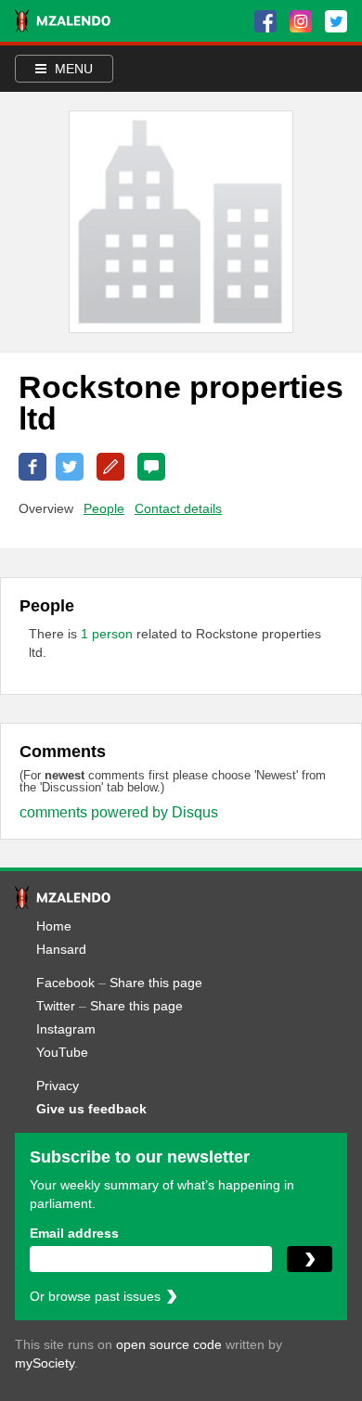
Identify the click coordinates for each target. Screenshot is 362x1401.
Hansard (61, 949)
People (104, 508)
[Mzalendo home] (62, 20)
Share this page (156, 982)
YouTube (62, 1052)
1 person (108, 633)
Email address (74, 1233)
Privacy (57, 1085)
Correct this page (110, 467)
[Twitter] (336, 21)
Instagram (66, 1029)
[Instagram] (301, 21)
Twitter (55, 1005)
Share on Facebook (32, 467)
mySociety (44, 1363)
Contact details (178, 508)
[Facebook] (265, 21)
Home (53, 926)
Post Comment (151, 467)
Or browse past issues (95, 1296)
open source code (169, 1344)
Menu (72, 68)
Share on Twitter (70, 467)
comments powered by (118, 812)
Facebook (65, 982)
